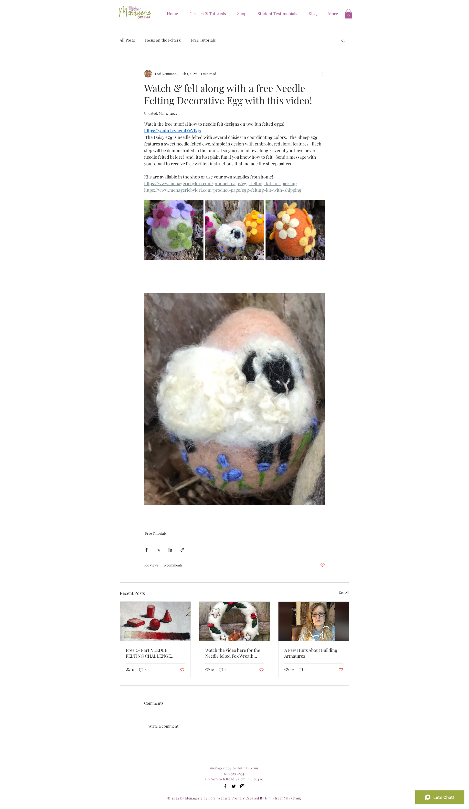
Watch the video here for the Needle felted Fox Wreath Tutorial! (232, 653)
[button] (240, 13)
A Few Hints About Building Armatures (310, 653)
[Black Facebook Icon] (225, 786)
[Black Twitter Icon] (233, 786)
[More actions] (322, 74)
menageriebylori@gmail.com (234, 768)
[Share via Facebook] (146, 550)
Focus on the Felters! (163, 40)
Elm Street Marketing (283, 798)
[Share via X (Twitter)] (158, 550)
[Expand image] (173, 229)
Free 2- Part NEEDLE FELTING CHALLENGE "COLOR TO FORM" (148, 653)
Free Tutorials (203, 40)
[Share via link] (182, 550)
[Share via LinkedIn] (170, 550)
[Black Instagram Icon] (242, 786)
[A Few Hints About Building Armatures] (313, 621)
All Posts (127, 40)
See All (344, 592)
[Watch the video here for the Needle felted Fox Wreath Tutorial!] (234, 621)
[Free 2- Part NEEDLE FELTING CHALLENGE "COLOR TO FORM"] (155, 621)
